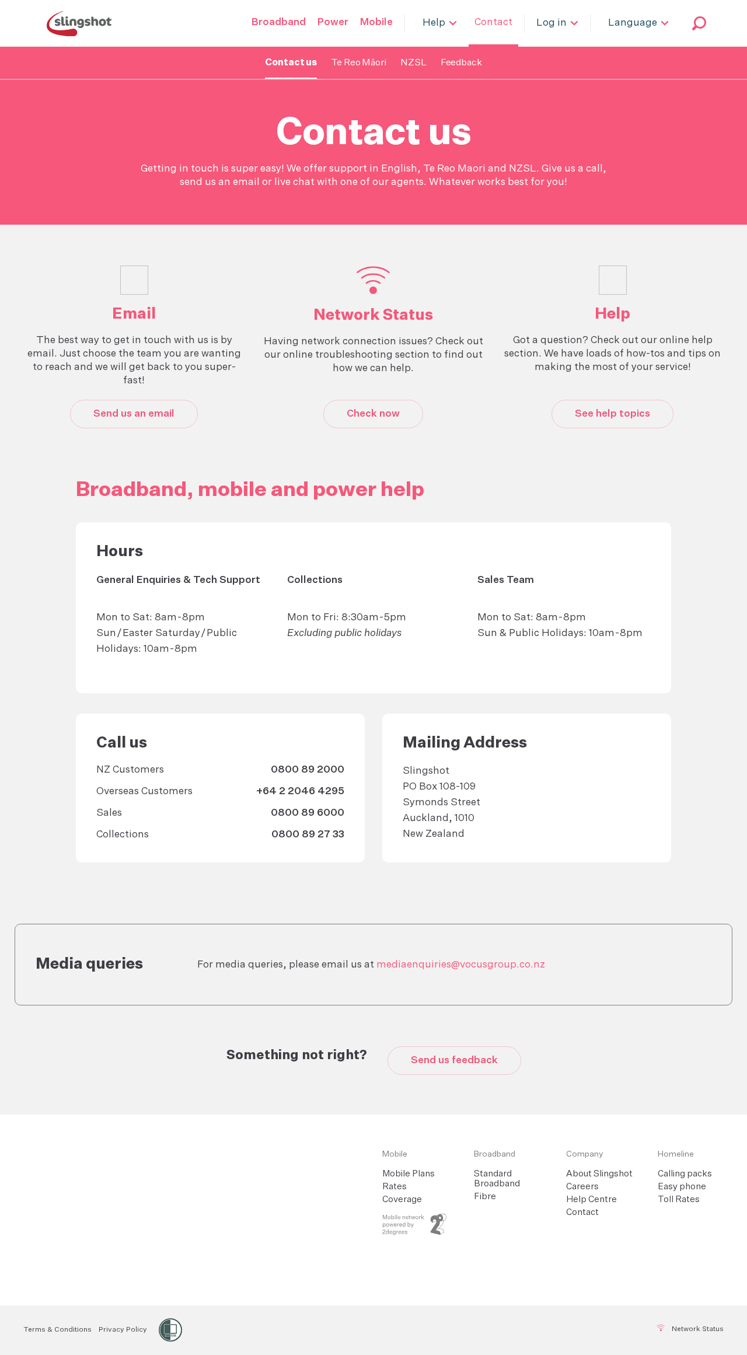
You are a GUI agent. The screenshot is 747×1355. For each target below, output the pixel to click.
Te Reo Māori (358, 63)
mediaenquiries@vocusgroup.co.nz (460, 965)
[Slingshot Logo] (79, 23)
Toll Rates (679, 1199)
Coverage (402, 1199)
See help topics (612, 414)
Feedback (461, 63)
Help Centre (591, 1199)
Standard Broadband (497, 1178)
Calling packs (685, 1173)
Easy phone (682, 1186)
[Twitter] (385, 1329)
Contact (582, 1212)
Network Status (697, 1329)
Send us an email (133, 414)
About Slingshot (599, 1173)
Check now (373, 414)
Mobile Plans (408, 1173)
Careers (582, 1186)
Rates (394, 1186)
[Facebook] (356, 1329)
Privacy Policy (123, 1329)
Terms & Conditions (57, 1329)
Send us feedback (454, 1061)
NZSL (413, 63)
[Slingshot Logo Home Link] (220, 1155)
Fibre (485, 1196)
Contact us (291, 63)
